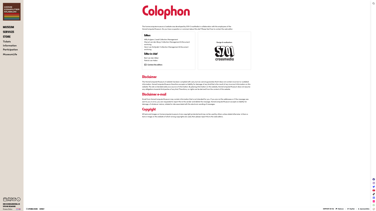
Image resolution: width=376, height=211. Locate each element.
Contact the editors (154, 64)
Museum (8, 27)
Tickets (7, 41)
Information (10, 45)
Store (7, 37)
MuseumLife (10, 54)
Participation (10, 49)
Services (8, 32)
